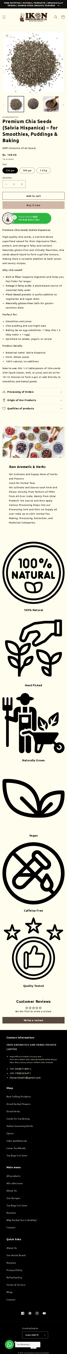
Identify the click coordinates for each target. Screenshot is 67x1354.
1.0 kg (43, 170)
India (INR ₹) (32, 1334)
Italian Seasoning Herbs (20, 1126)
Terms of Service (16, 1284)
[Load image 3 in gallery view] (51, 104)
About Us (12, 1190)
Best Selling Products (19, 1096)
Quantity (7, 177)
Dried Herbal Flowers (19, 1104)
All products (13, 1176)
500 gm (27, 170)
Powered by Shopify (42, 1353)
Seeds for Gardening (18, 1118)
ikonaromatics (29, 1353)
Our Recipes (13, 1198)
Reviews (11, 1212)
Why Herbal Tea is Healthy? (22, 1220)
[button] (4, 17)
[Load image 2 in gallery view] (33, 104)
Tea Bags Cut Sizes (17, 1155)
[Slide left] (3, 104)
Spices (10, 1133)
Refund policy (14, 1277)
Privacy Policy (14, 1270)
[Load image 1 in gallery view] (16, 104)
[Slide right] (63, 104)
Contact (11, 1227)
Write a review (33, 1020)
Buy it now (33, 205)
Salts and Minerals (17, 1140)
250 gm (10, 170)
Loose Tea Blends (16, 1148)
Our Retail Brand (16, 1255)
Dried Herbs (13, 1111)
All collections (15, 1183)
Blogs (10, 1292)
